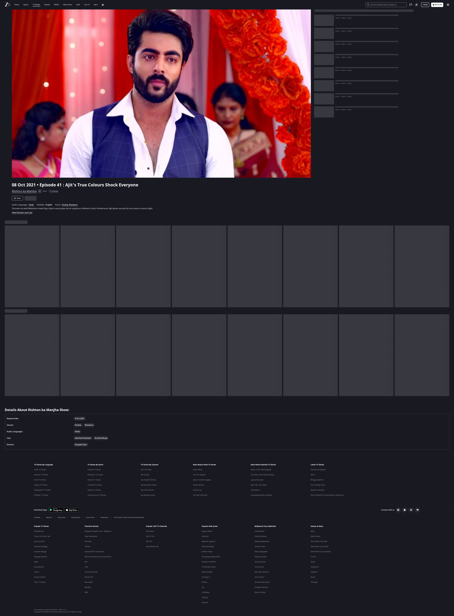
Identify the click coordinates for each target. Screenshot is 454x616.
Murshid (205, 536)
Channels (37, 517)
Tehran (87, 546)
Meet (313, 475)
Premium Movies (91, 526)
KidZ (78, 5)
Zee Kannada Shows (149, 485)
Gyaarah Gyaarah (208, 541)
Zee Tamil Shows (147, 490)
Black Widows (207, 572)
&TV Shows (145, 475)
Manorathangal (208, 546)
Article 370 (89, 577)
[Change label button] (416, 5)
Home (16, 5)
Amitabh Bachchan (262, 582)
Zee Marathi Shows (148, 480)
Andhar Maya (207, 551)
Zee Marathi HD (152, 546)
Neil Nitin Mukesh (262, 572)
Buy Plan (438, 5)
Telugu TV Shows (40, 485)
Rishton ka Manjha (24, 191)
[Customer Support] (411, 5)
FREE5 (56, 5)
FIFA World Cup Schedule (321, 551)
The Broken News (209, 567)
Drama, (65, 205)
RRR (86, 592)
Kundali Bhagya (40, 551)
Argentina (315, 567)
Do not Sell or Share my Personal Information (129, 517)
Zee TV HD (150, 536)
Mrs (86, 562)
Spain (313, 562)
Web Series (67, 5)
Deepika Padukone (262, 541)
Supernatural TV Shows (97, 495)
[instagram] (404, 510)
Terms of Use (90, 517)
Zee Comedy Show (318, 485)
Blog (312, 531)
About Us (49, 517)
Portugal (314, 582)
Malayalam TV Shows (42, 490)
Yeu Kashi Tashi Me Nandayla (262, 475)
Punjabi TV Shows (41, 495)
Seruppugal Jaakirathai (211, 556)
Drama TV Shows (94, 469)
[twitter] (411, 510)
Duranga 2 (206, 577)
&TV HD (149, 541)
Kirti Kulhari (259, 577)
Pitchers (205, 602)
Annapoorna (39, 567)
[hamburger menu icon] (448, 5)
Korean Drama (40, 577)
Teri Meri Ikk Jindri (200, 495)
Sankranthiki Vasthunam (94, 551)
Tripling (205, 597)
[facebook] (398, 510)
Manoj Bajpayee (261, 551)
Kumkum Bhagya (41, 546)
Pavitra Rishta (198, 485)
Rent (96, 5)
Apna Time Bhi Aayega (202, 480)
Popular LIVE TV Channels (156, 526)
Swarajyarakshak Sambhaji (261, 495)
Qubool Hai (197, 490)
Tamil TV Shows (40, 480)
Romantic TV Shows (95, 475)
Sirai (86, 567)
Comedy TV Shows (95, 485)
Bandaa (88, 587)
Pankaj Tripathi (260, 556)
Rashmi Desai (260, 592)
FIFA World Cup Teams (320, 546)
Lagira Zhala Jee (257, 480)
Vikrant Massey (261, 536)
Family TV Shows (94, 480)
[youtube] (417, 510)
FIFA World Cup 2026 (319, 541)
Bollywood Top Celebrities (265, 526)
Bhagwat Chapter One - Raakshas (98, 531)
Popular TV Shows (41, 526)
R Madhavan (260, 531)
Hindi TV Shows (40, 469)
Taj (203, 587)
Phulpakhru (255, 490)
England (314, 572)
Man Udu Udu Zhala (259, 485)
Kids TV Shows (39, 582)
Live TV (87, 5)
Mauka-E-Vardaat (317, 490)
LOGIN (425, 5)
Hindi (31, 205)
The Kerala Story (91, 572)
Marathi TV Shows (41, 475)
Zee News (150, 531)
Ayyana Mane (207, 531)
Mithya (204, 582)
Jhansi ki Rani (39, 541)
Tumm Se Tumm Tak (42, 536)
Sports (25, 5)
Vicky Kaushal (260, 562)
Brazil (313, 577)
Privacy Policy (75, 517)
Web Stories (315, 536)
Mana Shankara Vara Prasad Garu (98, 556)
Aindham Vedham (209, 562)
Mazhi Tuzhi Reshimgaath (261, 469)
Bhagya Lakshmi (317, 480)
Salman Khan (260, 546)
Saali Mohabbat (91, 536)
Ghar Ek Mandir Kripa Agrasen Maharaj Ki (327, 495)
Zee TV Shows (146, 469)
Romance (73, 205)
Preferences (104, 517)
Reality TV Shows (94, 490)
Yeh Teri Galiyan (199, 475)
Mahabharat (39, 531)
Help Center (62, 517)
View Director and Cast (22, 212)
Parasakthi (89, 582)
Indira (36, 572)
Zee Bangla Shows (148, 495)
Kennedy (88, 541)
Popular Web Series (210, 526)
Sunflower (206, 592)
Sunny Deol (259, 567)
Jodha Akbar (198, 469)
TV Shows (36, 5)
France (313, 556)
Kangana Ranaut (261, 587)
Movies (47, 5)
